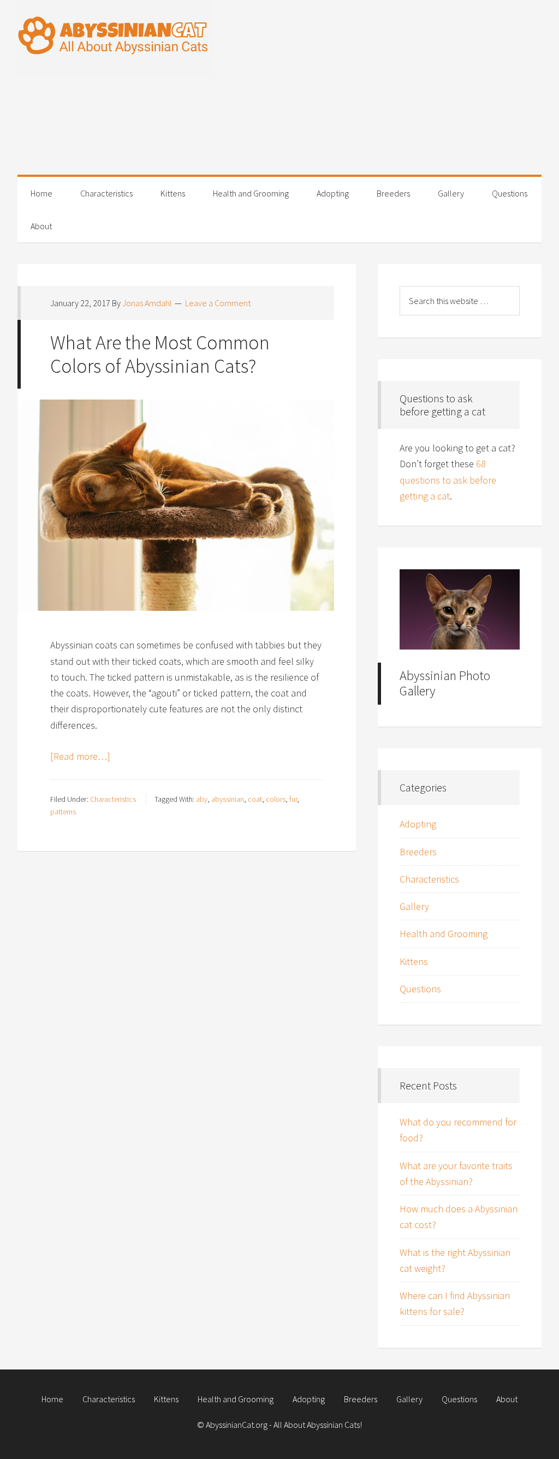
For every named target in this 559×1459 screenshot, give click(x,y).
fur (293, 799)
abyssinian (227, 799)
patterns (63, 812)
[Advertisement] (383, 98)
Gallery (414, 906)
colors (276, 799)
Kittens (414, 961)
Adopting (418, 824)
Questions (420, 988)
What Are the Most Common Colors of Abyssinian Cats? (160, 354)
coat (255, 799)
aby (201, 799)
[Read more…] (80, 756)
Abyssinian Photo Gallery (445, 683)
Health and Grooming (443, 933)
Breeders (418, 851)
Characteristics (113, 799)
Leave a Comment (218, 302)
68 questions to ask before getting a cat (448, 479)
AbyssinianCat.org (115, 38)
